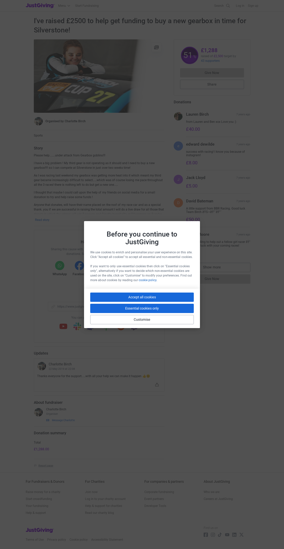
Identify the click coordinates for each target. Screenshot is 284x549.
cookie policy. (148, 280)
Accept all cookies (142, 297)
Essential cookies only (142, 308)
